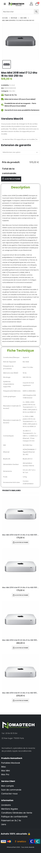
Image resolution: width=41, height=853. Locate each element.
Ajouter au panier (12, 179)
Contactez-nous (9, 793)
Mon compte (7, 786)
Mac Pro (5, 774)
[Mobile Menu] (4, 4)
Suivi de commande (11, 789)
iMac (3, 766)
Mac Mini (12, 91)
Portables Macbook (10, 763)
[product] (20, 514)
